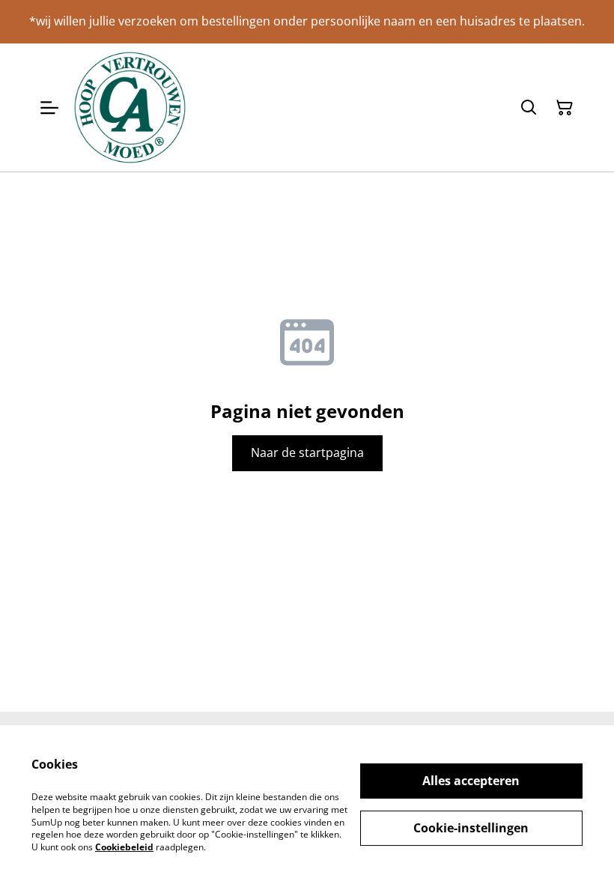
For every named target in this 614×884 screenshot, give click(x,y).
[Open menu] (49, 107)
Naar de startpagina (307, 452)
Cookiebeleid (124, 847)
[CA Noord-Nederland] (129, 107)
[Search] (529, 107)
